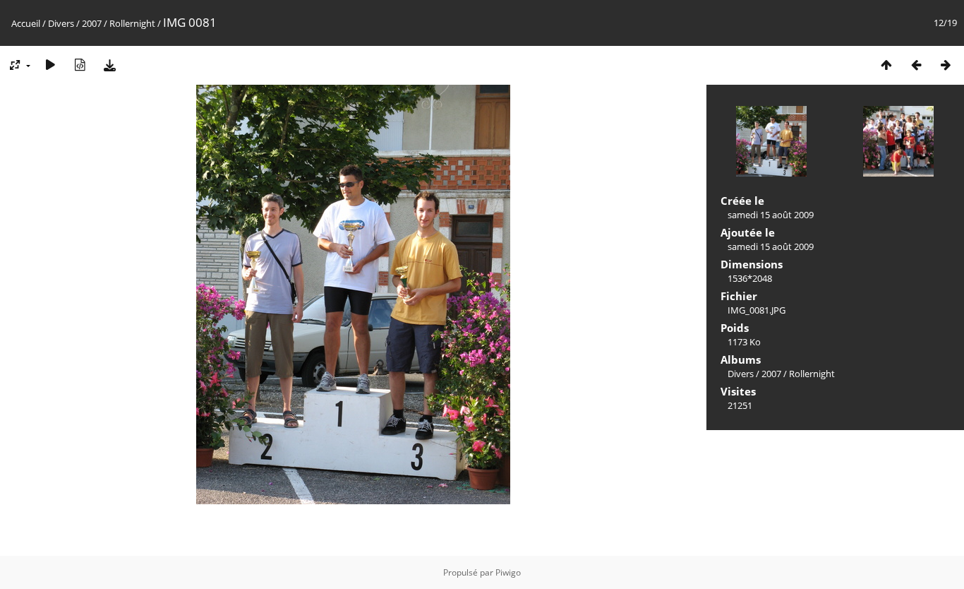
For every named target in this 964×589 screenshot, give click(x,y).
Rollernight (132, 23)
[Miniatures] (886, 64)
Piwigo (508, 572)
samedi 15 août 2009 (771, 214)
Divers (61, 23)
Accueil (25, 23)
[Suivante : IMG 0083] (945, 64)
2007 (92, 23)
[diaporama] (50, 64)
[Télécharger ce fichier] (109, 64)
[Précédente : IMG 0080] (916, 64)
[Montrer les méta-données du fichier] (80, 64)
